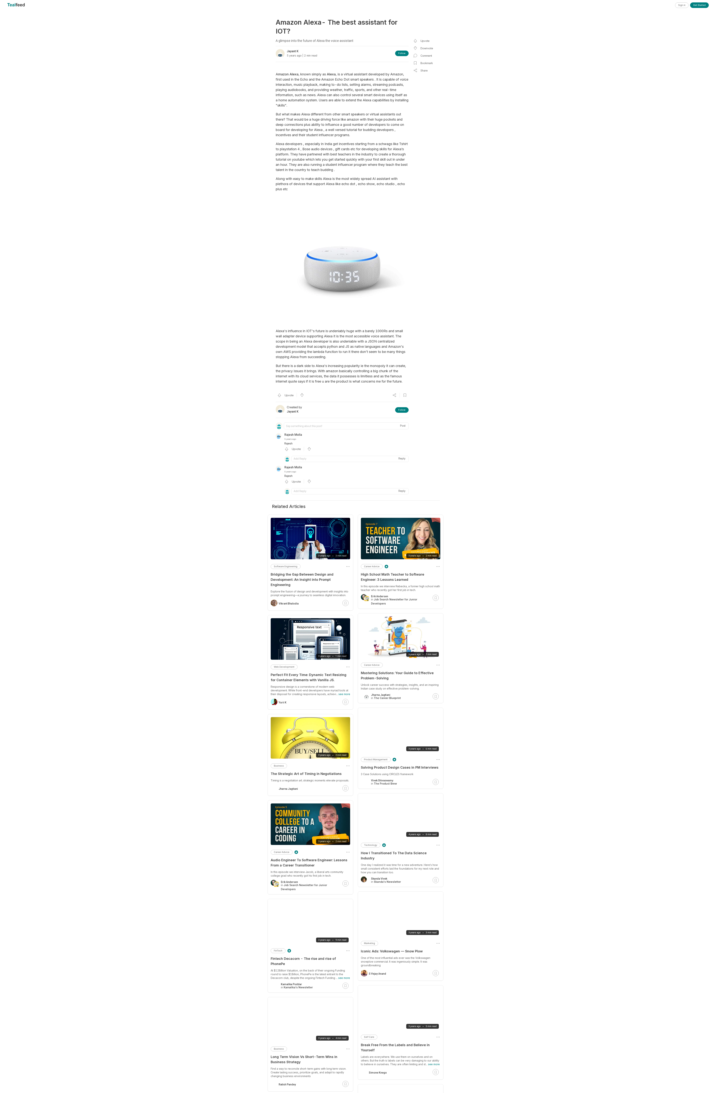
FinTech (278, 950)
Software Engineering (285, 566)
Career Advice (372, 566)
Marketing (369, 943)
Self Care (369, 1037)
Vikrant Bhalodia (289, 603)
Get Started (699, 5)
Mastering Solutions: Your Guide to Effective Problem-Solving (397, 675)
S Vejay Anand (377, 973)
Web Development (284, 666)
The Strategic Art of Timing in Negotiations (306, 774)
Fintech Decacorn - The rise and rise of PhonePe (303, 961)
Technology (370, 845)
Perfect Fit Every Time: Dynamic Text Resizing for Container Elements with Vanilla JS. (308, 677)
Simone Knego (378, 1072)
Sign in (681, 5)
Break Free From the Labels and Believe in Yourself (395, 1047)
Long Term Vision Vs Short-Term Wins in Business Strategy (304, 1059)
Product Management (376, 759)
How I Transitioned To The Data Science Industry (394, 855)
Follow (401, 53)
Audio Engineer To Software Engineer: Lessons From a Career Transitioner (309, 862)
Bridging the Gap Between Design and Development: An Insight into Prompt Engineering (302, 579)
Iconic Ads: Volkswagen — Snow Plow (392, 951)
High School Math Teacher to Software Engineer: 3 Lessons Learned (392, 577)
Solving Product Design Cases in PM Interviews (399, 767)
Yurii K (282, 702)
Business (279, 765)
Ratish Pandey (287, 1084)
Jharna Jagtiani (288, 788)
